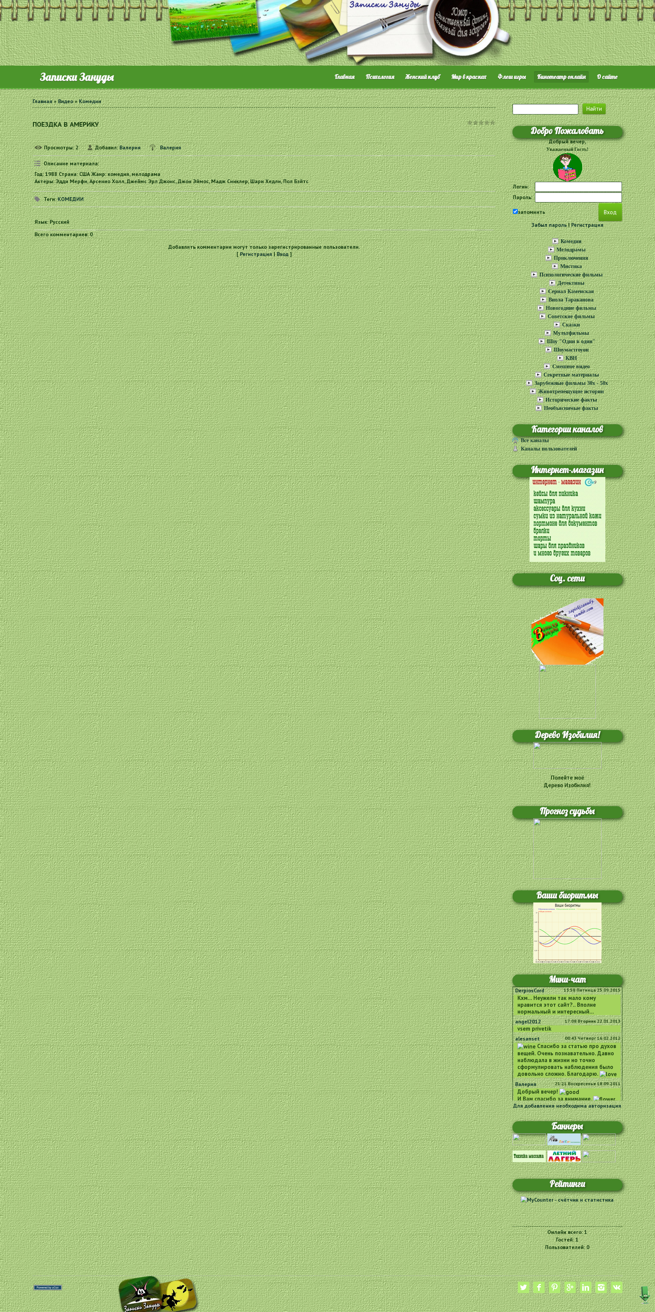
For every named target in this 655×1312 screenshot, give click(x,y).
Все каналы (535, 440)
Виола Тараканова (571, 300)
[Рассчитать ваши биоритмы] (567, 932)
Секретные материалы (571, 375)
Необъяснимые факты (571, 408)
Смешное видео (571, 366)
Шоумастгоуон (571, 350)
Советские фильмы (571, 316)
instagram (601, 1287)
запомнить (531, 212)
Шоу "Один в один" (571, 341)
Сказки (571, 325)
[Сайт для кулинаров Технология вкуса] (599, 1138)
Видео (65, 101)
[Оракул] (599, 1155)
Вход (282, 254)
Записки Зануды (77, 76)
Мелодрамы (571, 250)
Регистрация (256, 254)
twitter (523, 1287)
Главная (42, 101)
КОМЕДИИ (71, 199)
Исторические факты (571, 400)
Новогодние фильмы (571, 308)
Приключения (571, 258)
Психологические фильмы (571, 275)
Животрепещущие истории (571, 391)
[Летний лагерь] (564, 1155)
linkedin (585, 1287)
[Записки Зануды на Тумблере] (567, 631)
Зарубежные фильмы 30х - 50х (571, 383)
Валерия (130, 147)
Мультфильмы (571, 333)
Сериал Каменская (571, 291)
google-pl (570, 1287)
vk (616, 1287)
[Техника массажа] (529, 1155)
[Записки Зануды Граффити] (567, 690)
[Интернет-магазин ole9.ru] (567, 519)
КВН (571, 358)
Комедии (90, 101)
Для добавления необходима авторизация (567, 1105)
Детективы (571, 283)
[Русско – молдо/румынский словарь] (529, 1138)
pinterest (554, 1287)
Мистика (571, 266)
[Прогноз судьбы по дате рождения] (567, 847)
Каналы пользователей (549, 449)
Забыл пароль (549, 224)
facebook (539, 1287)
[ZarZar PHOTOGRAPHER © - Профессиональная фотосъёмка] (564, 1138)
